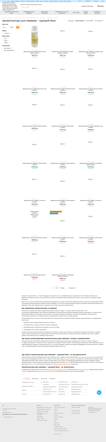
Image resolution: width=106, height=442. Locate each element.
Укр (81, 1)
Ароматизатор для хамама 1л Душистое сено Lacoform (91, 126)
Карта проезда (91, 412)
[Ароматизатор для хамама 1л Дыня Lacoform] (34, 110)
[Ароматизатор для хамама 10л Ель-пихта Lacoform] (63, 222)
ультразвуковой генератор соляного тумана (79, 384)
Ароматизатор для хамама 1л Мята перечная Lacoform (63, 164)
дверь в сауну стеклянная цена (58, 369)
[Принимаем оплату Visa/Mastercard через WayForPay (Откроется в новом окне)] (14, 414)
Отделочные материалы (44, 12)
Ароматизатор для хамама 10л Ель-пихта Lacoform (63, 238)
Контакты (23, 1)
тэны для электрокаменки (63, 386)
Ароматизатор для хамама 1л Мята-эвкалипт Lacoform (63, 201)
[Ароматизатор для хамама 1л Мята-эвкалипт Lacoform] (63, 185)
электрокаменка (46, 384)
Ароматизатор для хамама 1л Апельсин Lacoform (90, 201)
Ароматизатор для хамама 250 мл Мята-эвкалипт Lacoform (63, 52)
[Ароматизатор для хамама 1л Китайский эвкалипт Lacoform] (63, 259)
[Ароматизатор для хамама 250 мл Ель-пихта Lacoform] (34, 73)
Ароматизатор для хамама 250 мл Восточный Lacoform (63, 89)
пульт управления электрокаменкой (49, 386)
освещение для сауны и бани (63, 384)
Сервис (37, 1)
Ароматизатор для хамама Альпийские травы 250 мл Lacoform (91, 52)
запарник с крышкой (70, 358)
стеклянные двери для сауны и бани (50, 391)
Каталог (4, 1)
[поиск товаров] (75, 7)
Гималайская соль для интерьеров (61, 12)
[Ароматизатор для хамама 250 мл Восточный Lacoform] (63, 73)
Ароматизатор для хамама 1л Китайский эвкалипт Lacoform (63, 275)
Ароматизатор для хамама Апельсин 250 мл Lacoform (91, 89)
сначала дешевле (80, 20)
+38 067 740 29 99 (87, 6)
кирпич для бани (61, 391)
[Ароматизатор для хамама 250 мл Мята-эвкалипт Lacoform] (63, 36)
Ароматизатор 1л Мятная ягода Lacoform (35, 275)
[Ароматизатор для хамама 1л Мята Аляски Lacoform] (91, 222)
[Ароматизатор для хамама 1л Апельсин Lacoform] (91, 185)
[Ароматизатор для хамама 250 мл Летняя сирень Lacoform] (34, 36)
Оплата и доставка (30, 1)
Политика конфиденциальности (61, 430)
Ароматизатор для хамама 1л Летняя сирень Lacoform (35, 164)
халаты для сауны (83, 369)
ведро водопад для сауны (76, 391)
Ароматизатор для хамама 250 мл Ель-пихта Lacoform (35, 89)
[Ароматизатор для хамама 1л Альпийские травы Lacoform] (91, 148)
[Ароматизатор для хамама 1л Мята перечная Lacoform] (63, 148)
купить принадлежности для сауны (87, 357)
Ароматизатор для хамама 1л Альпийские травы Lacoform (91, 164)
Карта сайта (57, 424)
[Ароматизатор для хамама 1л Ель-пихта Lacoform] (34, 185)
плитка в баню (61, 389)
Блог (41, 1)
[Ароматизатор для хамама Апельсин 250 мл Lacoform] (91, 73)
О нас (8, 1)
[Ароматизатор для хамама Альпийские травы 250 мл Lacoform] (91, 36)
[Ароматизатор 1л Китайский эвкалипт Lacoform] (34, 222)
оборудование (81, 344)
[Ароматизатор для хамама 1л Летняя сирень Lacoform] (34, 148)
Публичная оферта (53, 1)
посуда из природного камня (76, 386)
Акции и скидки (85, 12)
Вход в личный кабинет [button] (59, 407)
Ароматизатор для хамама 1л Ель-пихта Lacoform (34, 201)
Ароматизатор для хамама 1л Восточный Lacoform (63, 126)
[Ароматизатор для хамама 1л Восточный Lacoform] (63, 110)
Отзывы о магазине (15, 1)
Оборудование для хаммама (29, 12)
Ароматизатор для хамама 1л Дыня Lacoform (35, 126)
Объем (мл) (5, 36)
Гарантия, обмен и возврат (65, 1)
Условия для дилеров (97, 12)
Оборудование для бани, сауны (11, 12)
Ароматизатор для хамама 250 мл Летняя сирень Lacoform (35, 52)
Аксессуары (76, 12)
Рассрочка (45, 1)
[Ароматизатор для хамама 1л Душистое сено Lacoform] (91, 110)
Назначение (6, 45)
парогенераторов (34, 312)
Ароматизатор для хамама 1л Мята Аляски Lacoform (90, 238)
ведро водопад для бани (76, 389)
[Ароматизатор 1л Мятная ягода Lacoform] (34, 259)
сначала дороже (89, 20)
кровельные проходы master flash (45, 371)
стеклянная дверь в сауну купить (61, 364)
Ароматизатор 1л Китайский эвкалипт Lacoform (34, 237)
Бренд (4, 30)
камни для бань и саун (47, 389)
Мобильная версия (8, 417)
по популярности (99, 20)
